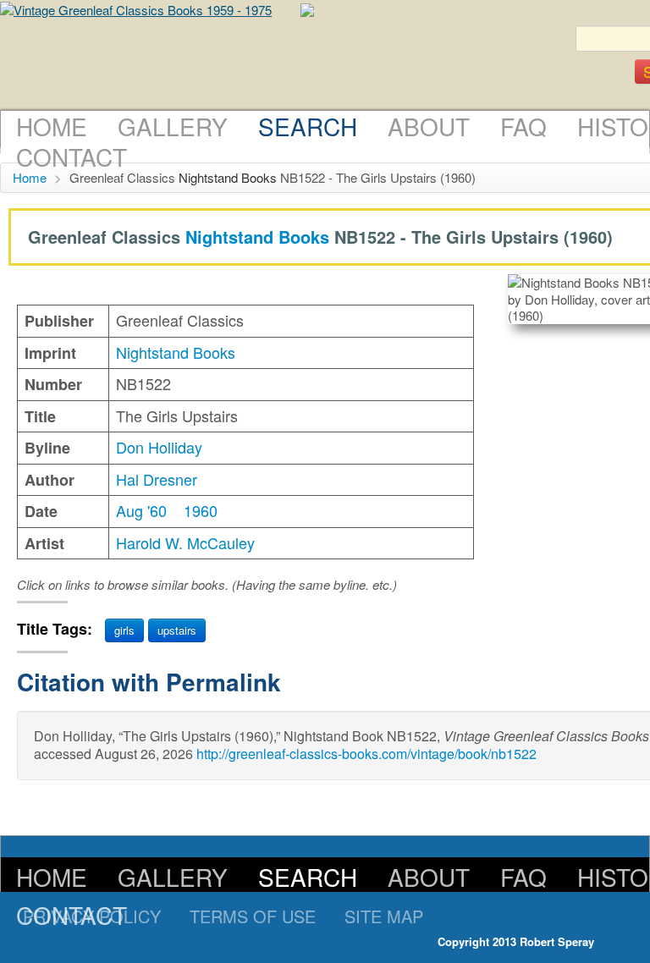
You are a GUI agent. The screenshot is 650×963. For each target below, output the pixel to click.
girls (124, 630)
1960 (201, 510)
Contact (71, 156)
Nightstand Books (228, 177)
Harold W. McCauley (185, 542)
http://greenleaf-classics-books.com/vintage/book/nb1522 (366, 753)
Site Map (383, 916)
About (429, 126)
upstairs (176, 630)
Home (51, 126)
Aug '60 (141, 510)
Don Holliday (159, 447)
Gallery (173, 126)
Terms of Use (253, 916)
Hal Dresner (156, 479)
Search (307, 126)
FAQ (523, 126)
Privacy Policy (92, 916)
